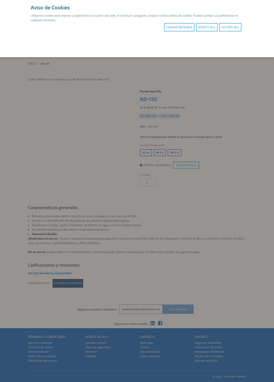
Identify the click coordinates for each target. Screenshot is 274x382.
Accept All (230, 27)
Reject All (207, 27)
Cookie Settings (179, 27)
